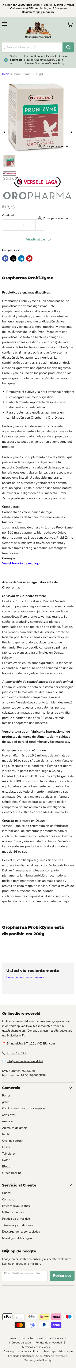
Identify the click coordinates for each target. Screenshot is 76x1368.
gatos (6, 1102)
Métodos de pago (13, 1212)
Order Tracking (12, 1173)
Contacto (8, 1199)
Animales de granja (14, 1128)
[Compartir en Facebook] (5, 258)
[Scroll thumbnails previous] (4, 131)
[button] (9, 161)
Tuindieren (9, 1154)
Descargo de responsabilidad (21, 1232)
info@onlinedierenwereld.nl (25, 1061)
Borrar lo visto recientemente (25, 977)
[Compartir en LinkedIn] (21, 258)
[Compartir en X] (13, 258)
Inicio (5, 74)
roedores (8, 1121)
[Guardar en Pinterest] (29, 258)
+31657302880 (17, 1053)
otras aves (9, 1115)
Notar (6, 1160)
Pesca (6, 1147)
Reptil (6, 1134)
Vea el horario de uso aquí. (21, 563)
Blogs (6, 1167)
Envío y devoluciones (16, 1206)
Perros (6, 1096)
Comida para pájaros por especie (23, 1108)
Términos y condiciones (17, 1225)
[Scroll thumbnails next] (71, 131)
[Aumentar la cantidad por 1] (40, 224)
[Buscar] (68, 47)
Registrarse (62, 1275)
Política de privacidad (16, 1219)
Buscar (6, 1193)
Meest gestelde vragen (17, 1238)
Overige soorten (12, 1141)
